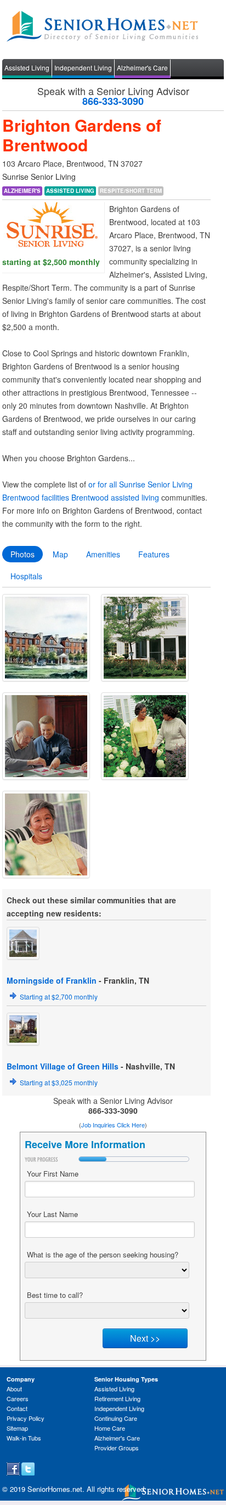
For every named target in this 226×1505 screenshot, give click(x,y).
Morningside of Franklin (52, 980)
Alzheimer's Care (142, 67)
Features (154, 554)
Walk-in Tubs (24, 1437)
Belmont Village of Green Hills (62, 1066)
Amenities (103, 554)
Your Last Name (52, 1214)
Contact (17, 1408)
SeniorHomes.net (54, 1489)
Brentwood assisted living (115, 497)
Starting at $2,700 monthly (59, 996)
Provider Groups (116, 1447)
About (14, 1388)
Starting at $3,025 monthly (59, 1082)
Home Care (109, 1428)
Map (60, 554)
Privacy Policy (25, 1418)
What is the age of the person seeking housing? (102, 1254)
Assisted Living (26, 67)
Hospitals (26, 576)
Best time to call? (55, 1295)
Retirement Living (117, 1398)
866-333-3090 (113, 101)
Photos (22, 554)
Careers (18, 1398)
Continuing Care (115, 1418)
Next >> (145, 1338)
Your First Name (52, 1173)
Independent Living (83, 67)
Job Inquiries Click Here (113, 1124)
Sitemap (17, 1428)
